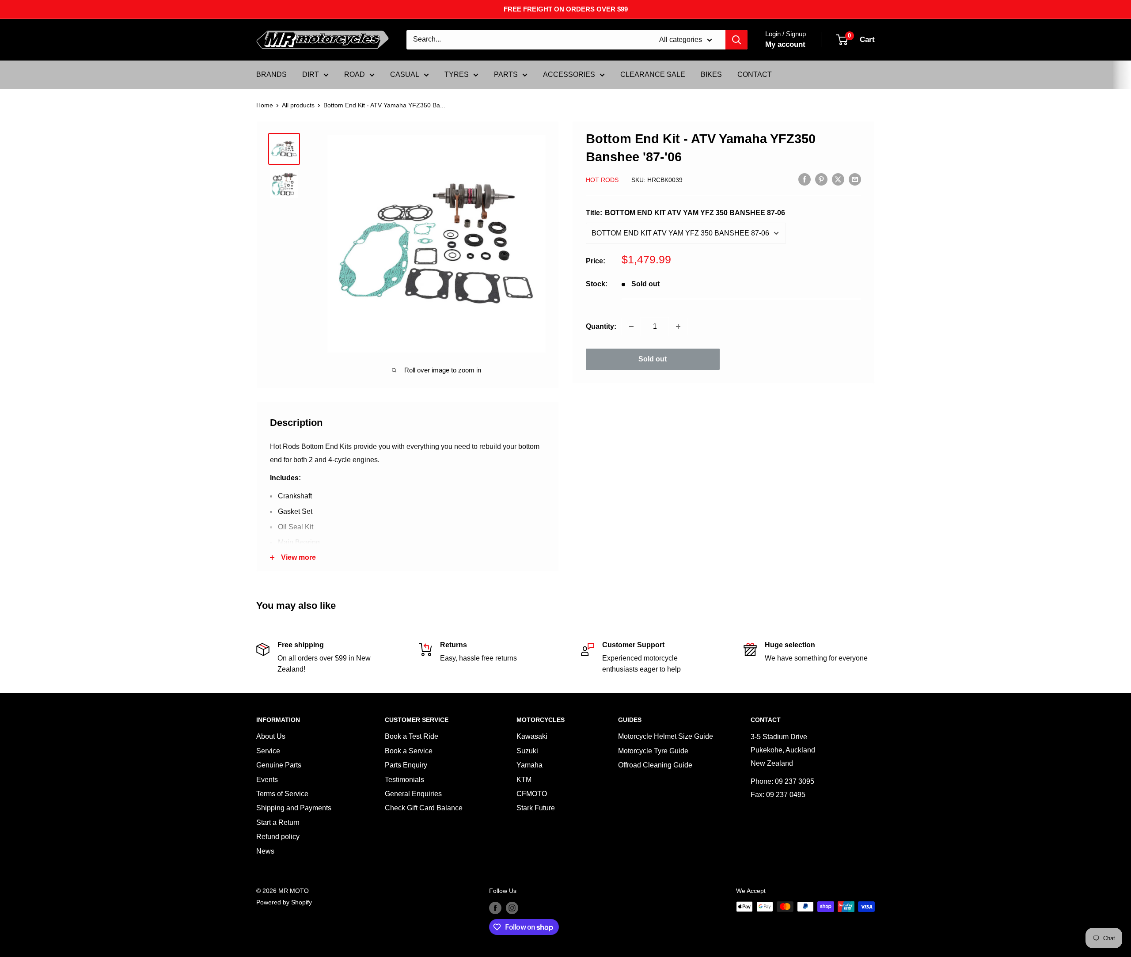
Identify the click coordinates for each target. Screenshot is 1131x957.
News (265, 851)
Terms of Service (282, 794)
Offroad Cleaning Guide (655, 765)
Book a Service (409, 751)
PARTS (506, 74)
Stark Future (535, 808)
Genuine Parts (278, 765)
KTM (523, 779)
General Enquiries (413, 794)
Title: (685, 212)
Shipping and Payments (293, 808)
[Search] (736, 39)
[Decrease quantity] (631, 326)
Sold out (652, 359)
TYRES (456, 74)
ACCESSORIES (569, 74)
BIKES (711, 74)
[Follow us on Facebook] (495, 907)
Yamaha (529, 765)
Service (268, 751)
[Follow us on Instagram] (512, 907)
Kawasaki (531, 736)
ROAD (354, 74)
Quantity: (601, 326)
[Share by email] (855, 179)
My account (785, 44)
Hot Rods (602, 179)
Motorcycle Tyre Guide (653, 751)
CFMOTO (531, 794)
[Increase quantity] (678, 326)
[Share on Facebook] (804, 179)
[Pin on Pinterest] (821, 179)
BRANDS (271, 74)
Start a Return (278, 822)
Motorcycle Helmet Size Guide (665, 736)
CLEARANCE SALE (652, 74)
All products (298, 105)
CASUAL (404, 74)
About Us (270, 736)
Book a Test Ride (411, 736)
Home (264, 105)
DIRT (310, 74)
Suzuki (527, 751)
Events (267, 779)
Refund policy (278, 836)
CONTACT (754, 74)
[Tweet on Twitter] (838, 179)
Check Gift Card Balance (424, 808)
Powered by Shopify (284, 902)
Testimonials (404, 779)
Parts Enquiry (406, 765)
